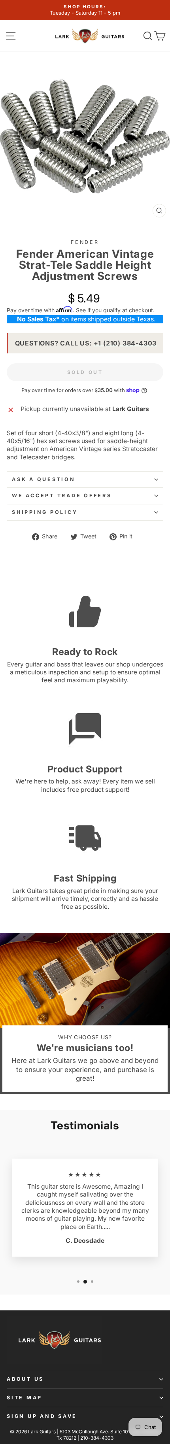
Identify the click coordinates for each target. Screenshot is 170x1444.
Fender (85, 242)
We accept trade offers (62, 495)
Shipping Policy (44, 512)
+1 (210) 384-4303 (125, 343)
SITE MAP (24, 1398)
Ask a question (44, 479)
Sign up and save (42, 1416)
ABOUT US (25, 1379)
